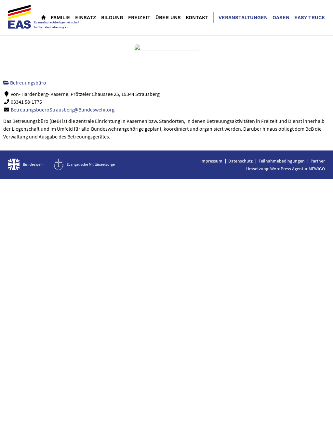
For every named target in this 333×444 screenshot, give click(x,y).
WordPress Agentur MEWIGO (297, 169)
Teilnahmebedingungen (282, 161)
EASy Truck (309, 17)
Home (43, 17)
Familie (60, 17)
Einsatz (85, 17)
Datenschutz (240, 161)
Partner (318, 161)
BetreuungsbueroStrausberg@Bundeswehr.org (62, 109)
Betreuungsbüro (27, 82)
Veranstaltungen (243, 17)
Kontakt (197, 17)
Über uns (168, 17)
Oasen (281, 17)
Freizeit (139, 17)
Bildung (112, 17)
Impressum (211, 161)
